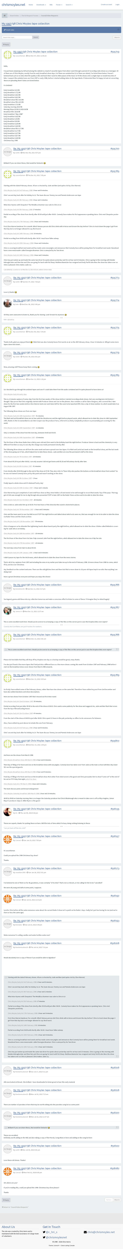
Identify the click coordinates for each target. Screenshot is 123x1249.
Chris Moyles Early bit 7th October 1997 (18, 457)
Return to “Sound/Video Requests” (15, 1207)
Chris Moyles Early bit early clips (15, 394)
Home (31, 5)
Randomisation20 (21, 947)
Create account (106, 4)
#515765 (114, 171)
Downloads (41, 5)
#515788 (114, 634)
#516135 (115, 809)
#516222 (115, 1146)
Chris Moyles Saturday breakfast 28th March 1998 (21, 793)
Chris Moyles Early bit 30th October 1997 (18, 488)
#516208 (114, 943)
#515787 (114, 607)
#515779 (114, 352)
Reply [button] (7, 44)
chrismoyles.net (13, 4)
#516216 (115, 1067)
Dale (17, 304)
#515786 (114, 584)
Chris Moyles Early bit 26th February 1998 (18, 255)
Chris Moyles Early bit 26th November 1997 (19, 533)
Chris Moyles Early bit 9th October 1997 (18, 478)
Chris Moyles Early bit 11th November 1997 (19, 521)
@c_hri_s (51, 1232)
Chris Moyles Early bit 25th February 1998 (18, 243)
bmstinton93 (20, 589)
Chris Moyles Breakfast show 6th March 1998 (20, 772)
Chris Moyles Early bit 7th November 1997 (18, 509)
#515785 (114, 375)
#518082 (114, 1168)
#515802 (114, 740)
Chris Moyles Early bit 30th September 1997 (19, 437)
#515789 (114, 675)
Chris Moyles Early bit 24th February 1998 (18, 233)
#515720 (115, 148)
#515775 (115, 327)
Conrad (18, 840)
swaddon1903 (20, 872)
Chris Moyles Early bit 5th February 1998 (18, 209)
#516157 (115, 836)
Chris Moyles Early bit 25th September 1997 (19, 428)
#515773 (115, 277)
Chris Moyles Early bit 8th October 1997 (18, 466)
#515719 (115, 51)
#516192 (115, 895)
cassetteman (20, 56)
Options (109, 1200)
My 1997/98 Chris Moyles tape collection (25, 23)
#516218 (115, 1090)
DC (16, 813)
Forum (58, 5)
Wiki (51, 5)
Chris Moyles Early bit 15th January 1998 (18, 553)
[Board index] (4, 15)
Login (117, 4)
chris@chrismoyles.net (101, 1232)
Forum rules (9, 30)
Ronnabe (18, 925)
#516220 (115, 1112)
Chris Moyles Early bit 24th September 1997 (19, 416)
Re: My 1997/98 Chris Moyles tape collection (37, 148)
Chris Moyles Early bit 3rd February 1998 (18, 190)
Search (68, 5)
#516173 (115, 868)
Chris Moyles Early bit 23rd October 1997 (18, 713)
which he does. (31, 779)
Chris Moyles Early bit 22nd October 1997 (18, 701)
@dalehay (11, 319)
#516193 (115, 920)
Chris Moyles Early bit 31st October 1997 (18, 500)
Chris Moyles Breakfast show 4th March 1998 (20, 760)
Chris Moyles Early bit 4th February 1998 (18, 200)
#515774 (115, 300)
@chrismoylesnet (56, 1237)
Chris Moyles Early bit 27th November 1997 (19, 543)
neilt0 (17, 153)
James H (18, 611)
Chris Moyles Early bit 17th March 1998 (17, 784)
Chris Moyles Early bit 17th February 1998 (18, 221)
